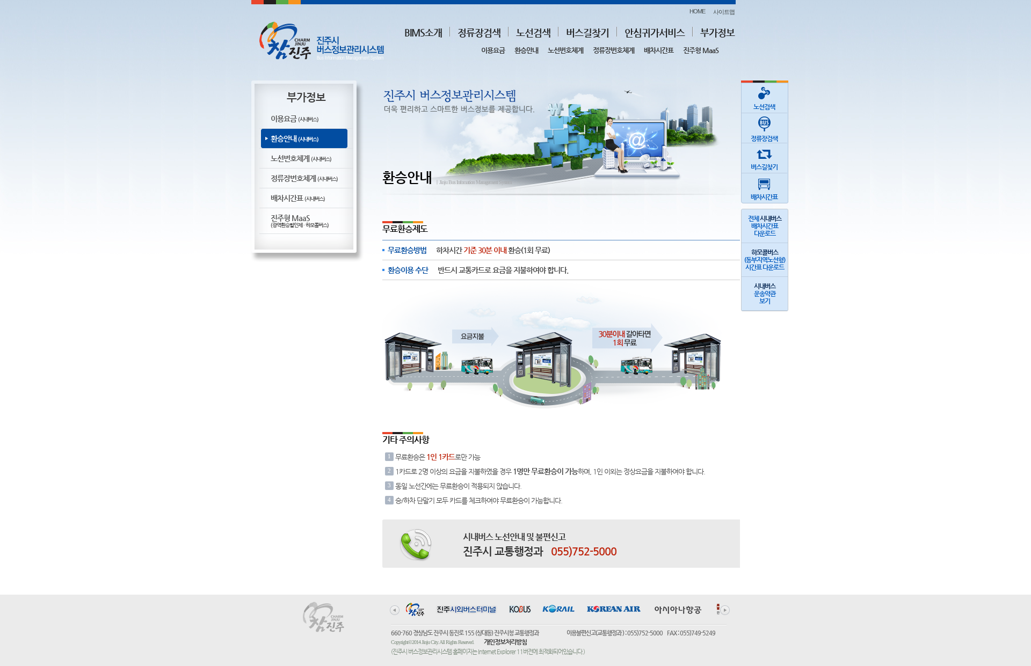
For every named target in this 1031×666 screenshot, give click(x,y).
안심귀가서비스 (655, 32)
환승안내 (526, 50)
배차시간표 (658, 50)
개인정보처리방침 (505, 642)
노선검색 (533, 32)
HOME (697, 11)
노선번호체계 (565, 50)
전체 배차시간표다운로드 (764, 226)
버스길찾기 (587, 32)
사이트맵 (724, 12)
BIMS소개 (423, 32)
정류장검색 (479, 32)
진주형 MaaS (700, 50)
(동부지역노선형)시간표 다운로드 (764, 259)
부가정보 (717, 32)
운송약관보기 (764, 293)
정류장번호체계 (613, 50)
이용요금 (493, 50)
